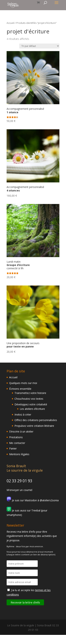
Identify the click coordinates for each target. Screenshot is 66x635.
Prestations (16, 437)
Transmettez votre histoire (30, 393)
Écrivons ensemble (20, 388)
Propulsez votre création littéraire (34, 426)
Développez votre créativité (30, 404)
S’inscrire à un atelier (21, 431)
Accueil (10, 23)
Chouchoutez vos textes (28, 398)
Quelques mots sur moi (23, 383)
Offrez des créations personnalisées (35, 420)
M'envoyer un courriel (19, 490)
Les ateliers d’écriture (32, 409)
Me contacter (17, 443)
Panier (13, 448)
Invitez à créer (22, 414)
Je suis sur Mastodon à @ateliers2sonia (35, 500)
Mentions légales (19, 454)
